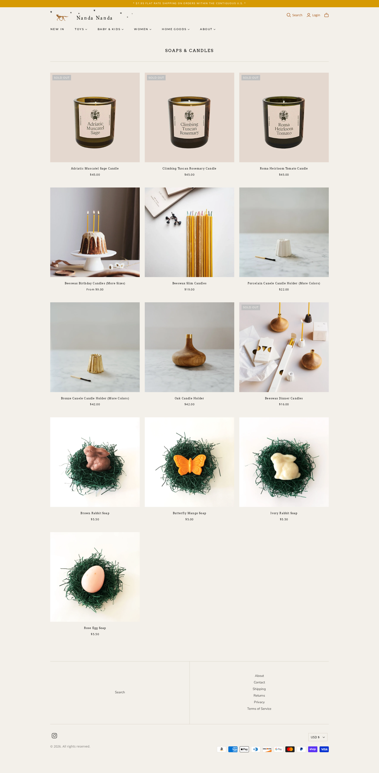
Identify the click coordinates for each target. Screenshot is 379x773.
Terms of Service (259, 708)
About (206, 29)
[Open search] (289, 15)
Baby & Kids (109, 29)
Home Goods (174, 29)
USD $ (315, 737)
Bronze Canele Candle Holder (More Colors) (95, 398)
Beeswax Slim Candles (189, 283)
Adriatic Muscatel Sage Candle (95, 168)
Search (297, 15)
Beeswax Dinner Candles (284, 398)
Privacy (259, 702)
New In (57, 29)
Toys (79, 29)
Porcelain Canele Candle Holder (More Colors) (284, 283)
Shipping (259, 689)
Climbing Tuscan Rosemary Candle (189, 168)
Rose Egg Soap (95, 628)
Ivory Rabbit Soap (283, 513)
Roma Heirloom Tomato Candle (284, 168)
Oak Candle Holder (189, 398)
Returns (259, 695)
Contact (259, 682)
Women (141, 29)
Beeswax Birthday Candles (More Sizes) (95, 283)
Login (316, 15)
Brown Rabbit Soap (94, 513)
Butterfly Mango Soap (189, 513)
